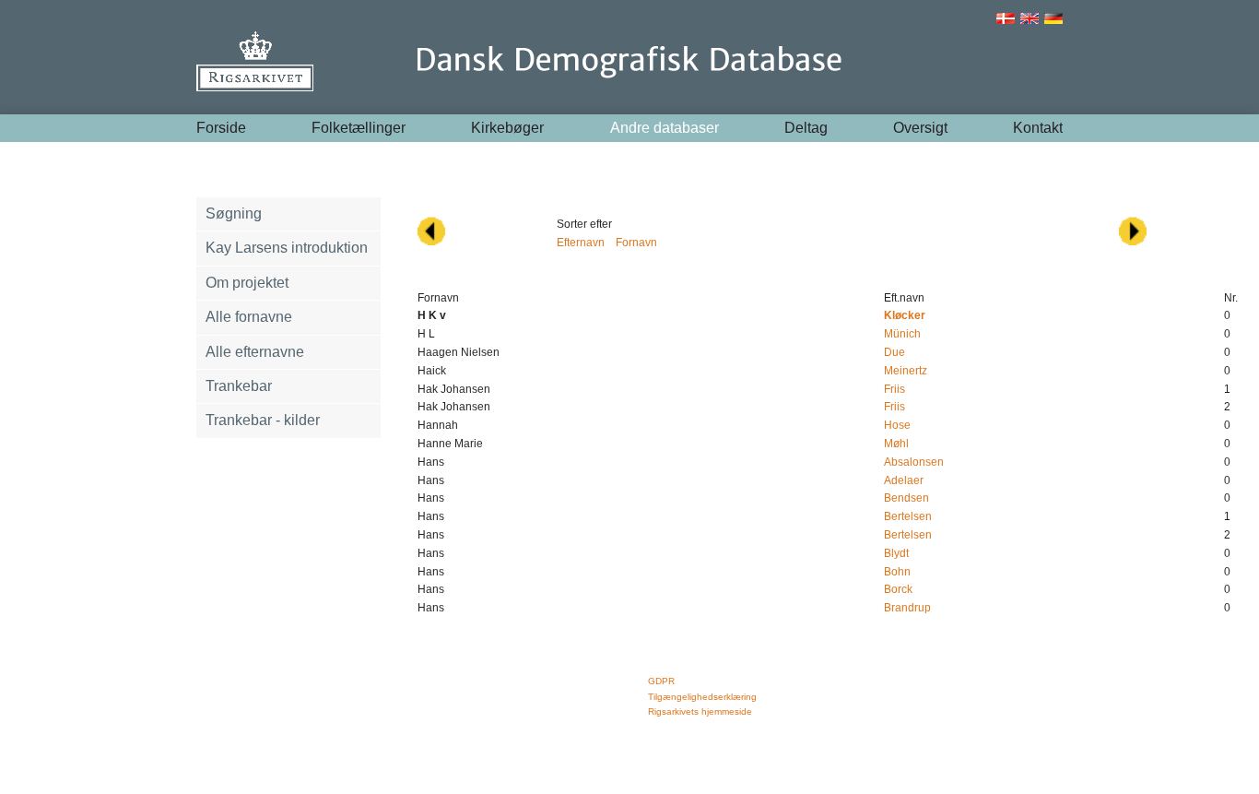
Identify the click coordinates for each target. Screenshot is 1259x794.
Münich (902, 333)
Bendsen (906, 498)
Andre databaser (664, 128)
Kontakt (1038, 128)
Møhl (896, 443)
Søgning (234, 213)
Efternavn (581, 242)
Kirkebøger (507, 128)
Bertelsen (908, 516)
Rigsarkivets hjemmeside (700, 711)
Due (894, 352)
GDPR (661, 681)
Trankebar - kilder (263, 420)
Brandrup (907, 607)
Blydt (896, 553)
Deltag (806, 128)
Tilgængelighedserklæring (702, 697)
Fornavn (636, 242)
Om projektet (247, 282)
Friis (894, 389)
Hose (897, 425)
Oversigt (920, 128)
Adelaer (904, 480)
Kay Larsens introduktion (287, 247)
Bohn (897, 571)
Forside (221, 128)
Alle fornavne (249, 317)
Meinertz (905, 370)
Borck (898, 589)
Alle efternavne (255, 352)
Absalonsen (914, 462)
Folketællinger (359, 128)
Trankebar (239, 386)
